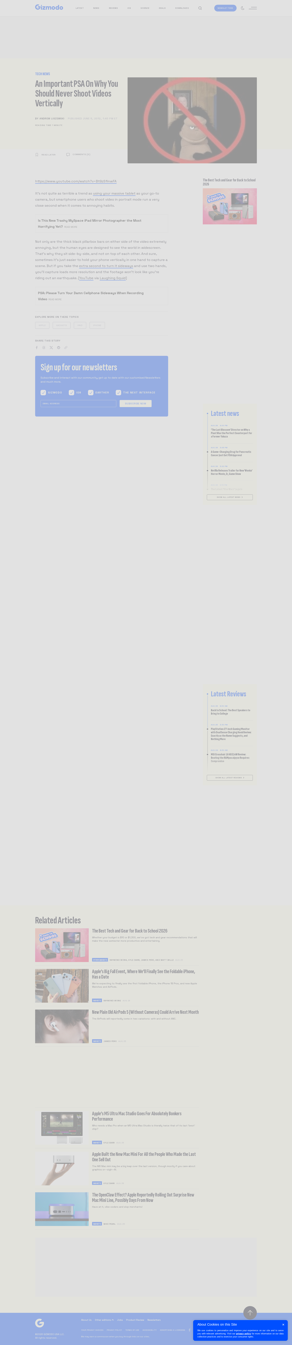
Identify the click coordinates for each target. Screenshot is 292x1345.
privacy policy (243, 1333)
